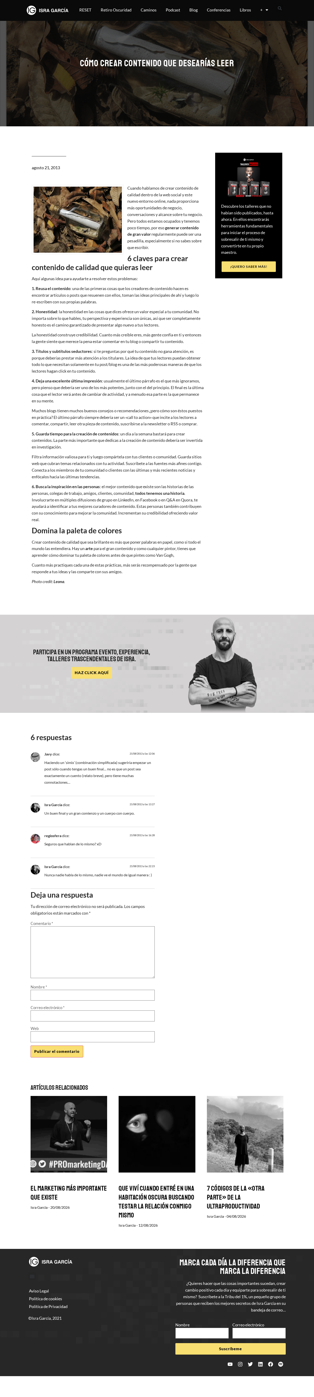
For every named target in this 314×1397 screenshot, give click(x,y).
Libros (245, 9)
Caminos (149, 9)
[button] (279, 8)
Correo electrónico (48, 1008)
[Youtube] (230, 1364)
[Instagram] (240, 1364)
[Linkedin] (260, 1364)
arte (89, 548)
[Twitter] (250, 1364)
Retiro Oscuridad (116, 9)
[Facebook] (270, 1364)
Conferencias (219, 9)
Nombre (39, 987)
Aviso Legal (39, 1290)
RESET (85, 9)
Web (35, 1028)
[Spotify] (281, 1364)
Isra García (53, 804)
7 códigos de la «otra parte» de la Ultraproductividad (236, 1197)
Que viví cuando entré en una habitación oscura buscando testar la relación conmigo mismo (156, 1202)
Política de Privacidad (48, 1306)
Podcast (173, 9)
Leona (59, 581)
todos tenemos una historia (159, 493)
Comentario (42, 923)
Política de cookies (45, 1298)
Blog (193, 9)
